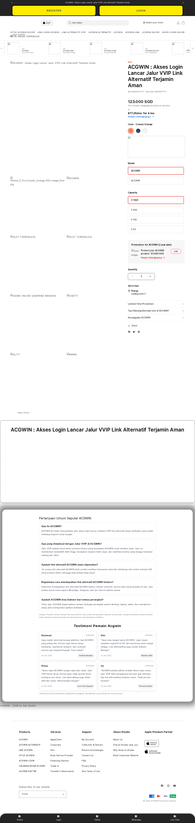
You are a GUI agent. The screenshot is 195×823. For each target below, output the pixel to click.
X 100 (134, 219)
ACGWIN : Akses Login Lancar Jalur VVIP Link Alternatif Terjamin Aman (97, 3)
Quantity (132, 269)
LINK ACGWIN (26, 750)
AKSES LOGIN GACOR (173, 32)
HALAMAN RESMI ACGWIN (32, 766)
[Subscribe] (63, 794)
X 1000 (134, 200)
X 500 (134, 210)
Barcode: (150, 92)
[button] (22, 32)
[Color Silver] (145, 131)
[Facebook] (130, 332)
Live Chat (175, 820)
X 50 (133, 229)
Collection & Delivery (92, 745)
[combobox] (97, 22)
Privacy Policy (89, 766)
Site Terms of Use (91, 771)
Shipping (145, 106)
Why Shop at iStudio (123, 750)
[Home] (60, 23)
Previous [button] (11, 2)
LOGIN (141, 10)
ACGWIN (118, 32)
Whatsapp (136, 820)
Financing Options (59, 761)
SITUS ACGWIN (26, 755)
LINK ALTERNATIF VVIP (74, 32)
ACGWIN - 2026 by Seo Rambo (18, 705)
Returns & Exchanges (92, 750)
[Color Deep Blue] (138, 131)
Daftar (97, 820)
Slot (52, 750)
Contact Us (88, 755)
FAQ (84, 761)
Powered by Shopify (167, 801)
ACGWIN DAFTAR (27, 771)
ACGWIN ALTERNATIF (100, 32)
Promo (20, 820)
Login (58, 820)
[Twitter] (135, 332)
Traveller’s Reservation (62, 771)
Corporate (55, 745)
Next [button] (183, 2)
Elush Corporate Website (125, 755)
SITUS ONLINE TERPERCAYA (25, 36)
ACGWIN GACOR (150, 32)
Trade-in (54, 766)
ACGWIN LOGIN (26, 761)
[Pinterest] (139, 332)
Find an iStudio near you (125, 745)
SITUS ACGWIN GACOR (22, 32)
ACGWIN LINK (132, 32)
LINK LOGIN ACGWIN (48, 32)
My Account (88, 739)
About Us (118, 739)
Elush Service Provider (61, 755)
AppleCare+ (56, 739)
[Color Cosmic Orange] (131, 131)
